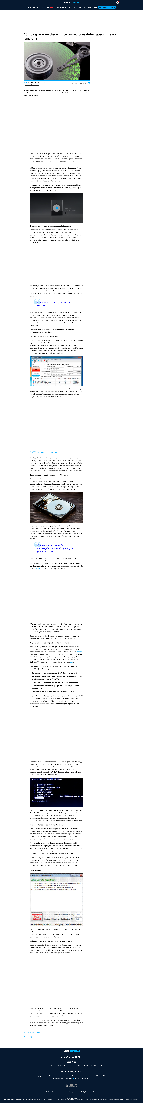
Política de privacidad (62, 1076)
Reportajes (30, 1037)
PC (24, 1037)
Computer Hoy (73, 1092)
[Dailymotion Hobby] (76, 1057)
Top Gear (95, 1092)
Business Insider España (59, 1092)
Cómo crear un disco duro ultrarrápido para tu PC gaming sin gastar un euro (55, 548)
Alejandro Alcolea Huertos (32, 85)
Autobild (47, 1092)
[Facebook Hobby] (61, 1057)
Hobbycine (48, 7)
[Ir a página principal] (71, 2)
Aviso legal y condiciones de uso (43, 1076)
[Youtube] (82, 1057)
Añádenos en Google (78, 83)
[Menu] (25, 2)
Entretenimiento (75, 7)
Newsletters (94, 1066)
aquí (71, 662)
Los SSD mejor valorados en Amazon (43, 452)
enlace (38, 569)
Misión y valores (58, 1078)
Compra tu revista (107, 7)
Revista (86, 1066)
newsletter (61, 7)
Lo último (31, 7)
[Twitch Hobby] (67, 1057)
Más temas (104, 1066)
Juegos (40, 7)
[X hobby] (64, 1057)
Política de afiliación (102, 1076)
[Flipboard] (79, 1057)
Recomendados (90, 7)
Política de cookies (76, 1076)
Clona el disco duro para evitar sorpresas (53, 304)
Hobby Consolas (86, 1092)
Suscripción (68, 1078)
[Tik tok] (70, 1057)
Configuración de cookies (82, 1078)
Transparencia (89, 1076)
